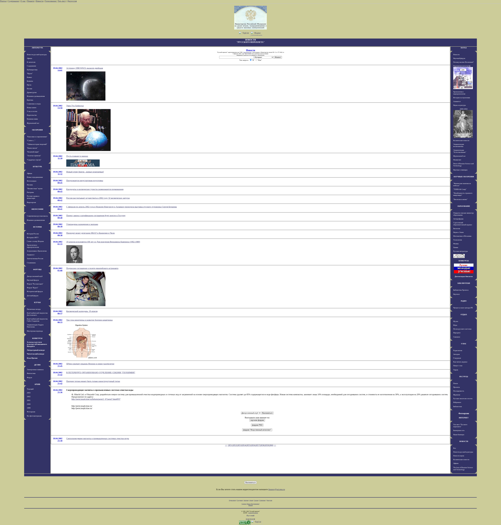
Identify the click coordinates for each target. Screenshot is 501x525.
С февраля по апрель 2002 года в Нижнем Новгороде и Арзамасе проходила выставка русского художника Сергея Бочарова (121, 207)
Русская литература (460, 251)
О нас (23, 1)
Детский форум (32, 296)
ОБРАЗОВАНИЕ (463, 206)
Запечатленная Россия (35, 258)
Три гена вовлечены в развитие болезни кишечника (89, 320)
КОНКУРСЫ (37, 338)
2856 (253, 445)
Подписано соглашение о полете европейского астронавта (92, 268)
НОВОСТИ (463, 441)
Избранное (457, 402)
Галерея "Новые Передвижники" (251, 504)
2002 (29, 397)
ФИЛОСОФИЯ (37, 209)
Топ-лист (62, 1)
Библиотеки (457, 406)
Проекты (456, 387)
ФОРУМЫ (37, 269)
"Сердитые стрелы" (34, 160)
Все (454, 448)
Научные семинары (460, 170)
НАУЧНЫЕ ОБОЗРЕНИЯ (464, 177)
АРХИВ (37, 384)
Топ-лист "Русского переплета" (460, 426)
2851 (230, 445)
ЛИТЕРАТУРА (37, 48)
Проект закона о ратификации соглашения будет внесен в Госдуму (96, 215)
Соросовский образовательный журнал (462, 224)
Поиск (455, 383)
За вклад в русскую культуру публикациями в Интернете (37, 344)
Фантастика (31, 373)
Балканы (30, 81)
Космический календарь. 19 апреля (81, 311)
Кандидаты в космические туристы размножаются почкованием (94, 189)
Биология (456, 228)
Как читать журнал (460, 362)
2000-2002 (464, 109)
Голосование (51, 1)
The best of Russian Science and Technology (463, 468)
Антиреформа (458, 219)
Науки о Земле (458, 232)
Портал (3, 1)
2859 (266, 445)
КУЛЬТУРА (37, 167)
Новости (39, 1)
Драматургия (32, 92)
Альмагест (30, 255)
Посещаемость (458, 391)
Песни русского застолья (462, 329)
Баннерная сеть (458, 430)
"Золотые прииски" (34, 156)
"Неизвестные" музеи (34, 188)
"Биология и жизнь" (460, 199)
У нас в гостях (32, 111)
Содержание (13, 1)
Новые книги (31, 108)
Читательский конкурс (35, 354)
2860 (271, 445)
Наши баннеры (458, 435)
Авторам (456, 354)
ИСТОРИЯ (37, 227)
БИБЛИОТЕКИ (464, 283)
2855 (248, 445)
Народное (457, 333)
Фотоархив (31, 412)
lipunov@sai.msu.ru (276, 489)
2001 (29, 400)
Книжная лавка (32, 119)
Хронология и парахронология (33, 246)
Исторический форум (35, 291)
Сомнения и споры (34, 104)
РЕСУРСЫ (463, 377)
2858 (262, 445)
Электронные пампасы (35, 370)
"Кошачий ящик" (33, 152)
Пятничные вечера (34, 309)
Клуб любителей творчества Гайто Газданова (37, 320)
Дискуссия (72, 1)
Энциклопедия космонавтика (458, 145)
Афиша (29, 58)
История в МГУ (32, 237)
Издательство (32, 115)
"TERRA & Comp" (459, 189)
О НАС (463, 344)
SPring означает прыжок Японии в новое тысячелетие (90, 364)
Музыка (30, 185)
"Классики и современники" (37, 137)
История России (33, 234)
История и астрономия (461, 98)
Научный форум (33, 280)
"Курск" (30, 73)
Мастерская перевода (35, 331)
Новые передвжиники (35, 177)
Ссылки (256, 500)
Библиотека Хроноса (461, 290)
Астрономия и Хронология (37, 251)
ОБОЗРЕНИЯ (37, 130)
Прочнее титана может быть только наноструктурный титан (93, 381)
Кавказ (29, 77)
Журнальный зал (33, 123)
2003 (29, 393)
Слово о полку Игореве (35, 241)
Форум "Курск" (32, 288)
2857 (257, 445)
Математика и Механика (462, 236)
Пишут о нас (458, 366)
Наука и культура (459, 105)
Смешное (456, 337)
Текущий (30, 389)
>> (275, 445)
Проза (29, 85)
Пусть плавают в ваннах (77, 156)
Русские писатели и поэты (462, 398)
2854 (244, 445)
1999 (29, 408)
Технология (457, 240)
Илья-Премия (32, 358)
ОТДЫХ (464, 315)
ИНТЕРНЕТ (464, 418)
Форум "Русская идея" (35, 284)
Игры (455, 325)
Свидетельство (247, 52)
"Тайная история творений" (37, 144)
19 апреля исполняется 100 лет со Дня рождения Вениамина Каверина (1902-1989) (103, 242)
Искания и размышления (36, 96)
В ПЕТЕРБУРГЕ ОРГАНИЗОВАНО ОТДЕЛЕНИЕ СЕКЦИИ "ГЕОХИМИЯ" (100, 372)
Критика (30, 100)
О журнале (457, 358)
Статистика (262, 500)
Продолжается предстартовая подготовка (84, 180)
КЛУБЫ (37, 302)
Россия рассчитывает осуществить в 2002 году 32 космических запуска (98, 198)
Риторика (30, 192)
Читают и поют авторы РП (463, 308)
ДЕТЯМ (37, 365)
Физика (456, 244)
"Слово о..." (31, 140)
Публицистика (32, 70)
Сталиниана (31, 263)
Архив (251, 500)
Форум (29, 377)
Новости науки (458, 456)
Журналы (456, 395)
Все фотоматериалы (34, 416)
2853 (239, 445)
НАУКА (464, 48)
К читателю (31, 62)
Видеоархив (31, 202)
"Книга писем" (32, 148)
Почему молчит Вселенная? (463, 62)
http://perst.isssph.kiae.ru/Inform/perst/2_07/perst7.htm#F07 (95, 399)
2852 (234, 445)
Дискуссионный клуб (35, 276)
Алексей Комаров (253, 513)
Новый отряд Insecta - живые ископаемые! (85, 172)
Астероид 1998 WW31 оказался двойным (84, 68)
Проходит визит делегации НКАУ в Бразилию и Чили (90, 233)
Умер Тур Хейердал (75, 106)
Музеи (455, 321)
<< (226, 445)
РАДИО (464, 301)
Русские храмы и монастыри (33, 197)
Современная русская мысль (37, 216)
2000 (29, 404)
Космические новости (461, 140)
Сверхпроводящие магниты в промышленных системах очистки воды (97, 438)
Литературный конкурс (36, 350)
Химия (455, 247)
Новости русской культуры (37, 55)
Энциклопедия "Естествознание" (459, 151)
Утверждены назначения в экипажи (82, 224)
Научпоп (456, 294)
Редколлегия (457, 350)
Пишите (30, 1)
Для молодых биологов (464, 276)
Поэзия (29, 89)
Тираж (455, 370)
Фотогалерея (31, 181)
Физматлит (457, 160)
